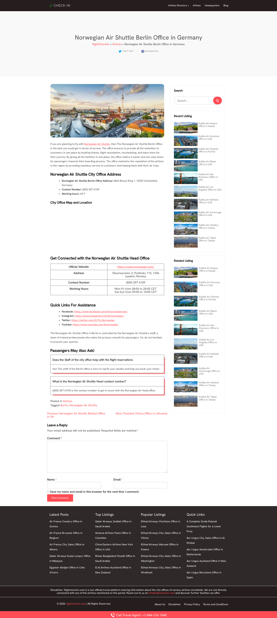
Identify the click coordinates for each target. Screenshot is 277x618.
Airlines (197, 5)
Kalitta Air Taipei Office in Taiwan (207, 239)
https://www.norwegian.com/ (135, 267)
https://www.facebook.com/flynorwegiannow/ (100, 311)
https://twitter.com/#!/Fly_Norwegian (93, 320)
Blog (225, 5)
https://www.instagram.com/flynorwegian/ (99, 316)
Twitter (127, 51)
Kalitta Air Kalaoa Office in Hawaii (207, 125)
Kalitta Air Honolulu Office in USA (208, 138)
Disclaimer (174, 604)
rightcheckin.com (76, 603)
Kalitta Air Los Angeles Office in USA (209, 188)
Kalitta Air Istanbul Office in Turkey (208, 226)
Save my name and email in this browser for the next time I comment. (94, 491)
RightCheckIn (100, 44)
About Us (160, 604)
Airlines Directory (177, 5)
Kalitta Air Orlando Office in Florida (208, 150)
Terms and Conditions (215, 604)
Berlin (64, 405)
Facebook (151, 51)
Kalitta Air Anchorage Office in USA (209, 214)
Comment (54, 438)
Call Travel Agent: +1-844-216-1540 (141, 615)
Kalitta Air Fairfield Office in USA (208, 201)
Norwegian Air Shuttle (97, 144)
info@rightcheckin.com (161, 593)
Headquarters (212, 5)
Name (51, 479)
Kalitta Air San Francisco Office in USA (208, 177)
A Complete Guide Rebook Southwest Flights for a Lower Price (204, 526)
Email (117, 479)
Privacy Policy (192, 604)
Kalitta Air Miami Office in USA (207, 163)
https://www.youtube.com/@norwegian (95, 324)
